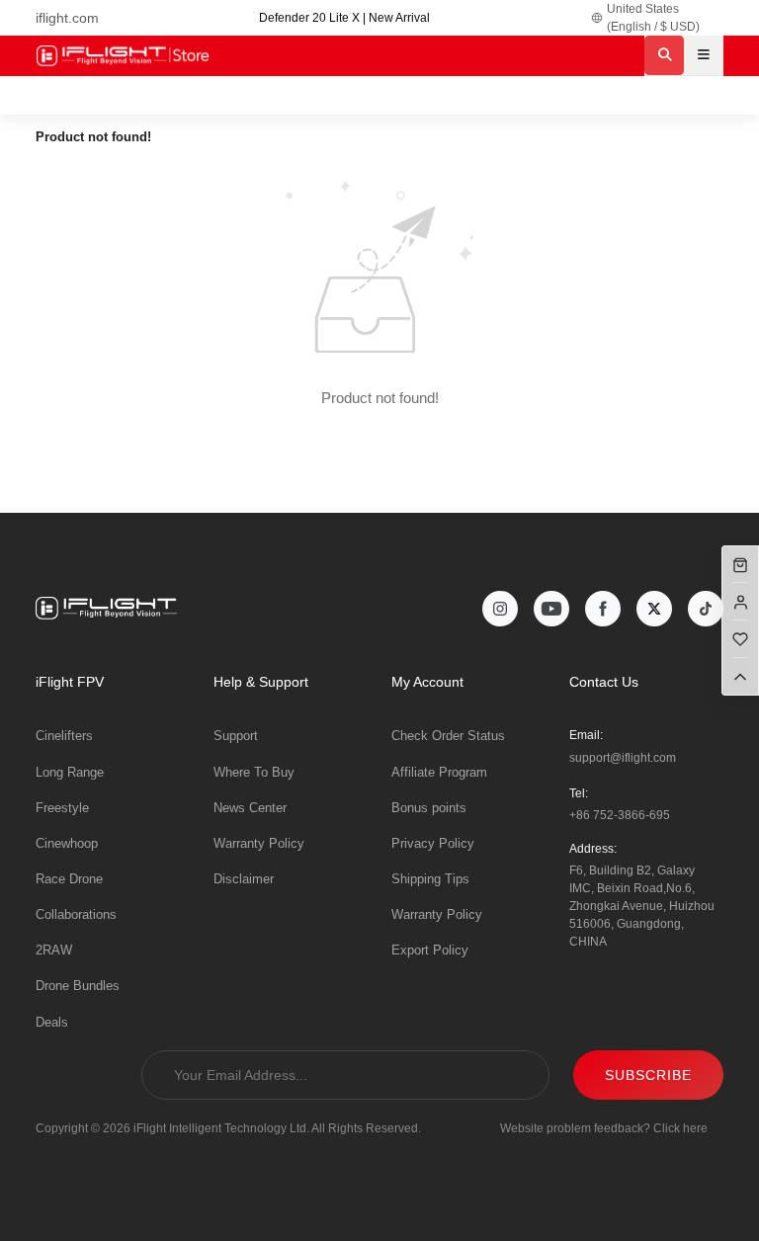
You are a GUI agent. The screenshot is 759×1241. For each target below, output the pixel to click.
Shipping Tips (430, 878)
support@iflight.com (622, 758)
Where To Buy (254, 772)
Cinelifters (64, 735)
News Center (250, 807)
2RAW (54, 950)
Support (235, 735)
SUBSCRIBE (648, 1075)
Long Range (70, 772)
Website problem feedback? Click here (604, 1128)
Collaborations (76, 914)
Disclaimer (243, 878)
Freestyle (62, 807)
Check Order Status (448, 735)
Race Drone (69, 878)
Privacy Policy (432, 843)
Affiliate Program (439, 772)
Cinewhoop (67, 843)
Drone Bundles (78, 985)
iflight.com (67, 18)
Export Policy (429, 950)
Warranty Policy (258, 843)
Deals (52, 1022)
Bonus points (428, 807)
